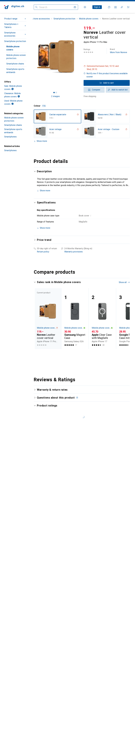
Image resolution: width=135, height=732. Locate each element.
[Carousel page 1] (78, 354)
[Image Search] (75, 7)
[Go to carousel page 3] (82, 354)
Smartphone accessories (10, 34)
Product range (10, 18)
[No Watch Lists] (122, 7)
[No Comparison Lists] (115, 7)
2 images (55, 96)
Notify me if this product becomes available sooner (107, 75)
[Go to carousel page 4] (84, 354)
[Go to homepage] (14, 7)
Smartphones (10, 136)
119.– (89, 28)
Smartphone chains (15, 63)
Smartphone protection (15, 41)
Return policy (43, 251)
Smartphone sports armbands (15, 71)
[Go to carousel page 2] (80, 354)
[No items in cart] (128, 7)
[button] (107, 68)
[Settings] (85, 7)
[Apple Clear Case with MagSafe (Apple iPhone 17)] (102, 318)
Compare (96, 89)
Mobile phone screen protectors (16, 57)
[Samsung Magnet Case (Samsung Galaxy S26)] (75, 318)
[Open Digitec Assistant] (109, 7)
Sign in (97, 7)
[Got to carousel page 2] (56, 92)
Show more (42, 141)
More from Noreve (118, 51)
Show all (123, 282)
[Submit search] (36, 7)
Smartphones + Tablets (11, 26)
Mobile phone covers (13, 48)
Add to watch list (120, 89)
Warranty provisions (73, 251)
